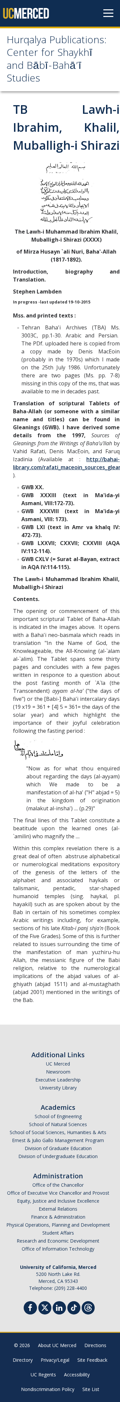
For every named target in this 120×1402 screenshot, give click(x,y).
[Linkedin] (59, 1308)
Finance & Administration (58, 1217)
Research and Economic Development (58, 1241)
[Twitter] (45, 1307)
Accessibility (77, 1374)
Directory (23, 1360)
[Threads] (88, 1307)
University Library (58, 1088)
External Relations (58, 1209)
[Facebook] (30, 1308)
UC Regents (43, 1374)
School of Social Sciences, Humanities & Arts (58, 1132)
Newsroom (58, 1072)
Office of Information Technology (58, 1249)
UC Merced (58, 1064)
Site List (90, 1389)
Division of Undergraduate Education (58, 1156)
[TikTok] (74, 1307)
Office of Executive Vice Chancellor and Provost (58, 1193)
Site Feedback (92, 1360)
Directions (95, 1345)
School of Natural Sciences (58, 1124)
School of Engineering (58, 1116)
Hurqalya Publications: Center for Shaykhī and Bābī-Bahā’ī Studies (57, 60)
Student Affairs (58, 1233)
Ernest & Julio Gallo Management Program (58, 1140)
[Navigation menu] (108, 13)
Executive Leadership (58, 1080)
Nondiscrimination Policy (47, 1389)
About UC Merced (57, 1345)
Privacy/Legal (55, 1360)
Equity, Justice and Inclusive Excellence (58, 1201)
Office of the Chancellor (58, 1185)
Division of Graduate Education (58, 1148)
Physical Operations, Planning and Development (58, 1225)
